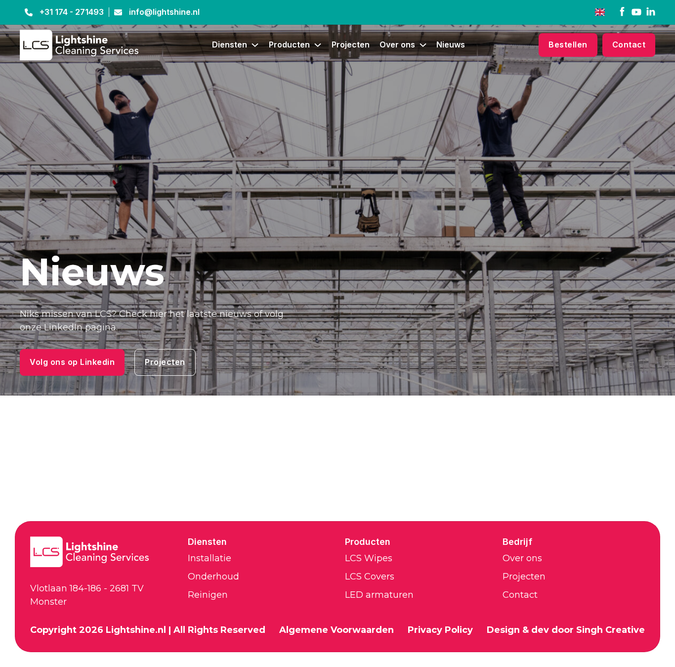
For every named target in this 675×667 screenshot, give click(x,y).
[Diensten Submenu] (255, 45)
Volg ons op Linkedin (72, 362)
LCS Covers (369, 576)
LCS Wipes (368, 558)
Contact (629, 44)
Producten (289, 44)
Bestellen (568, 44)
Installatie (209, 558)
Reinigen (208, 594)
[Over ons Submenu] (423, 45)
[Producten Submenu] (318, 45)
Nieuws (450, 44)
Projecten (351, 44)
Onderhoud (213, 576)
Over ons (397, 44)
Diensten (229, 44)
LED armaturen (379, 594)
